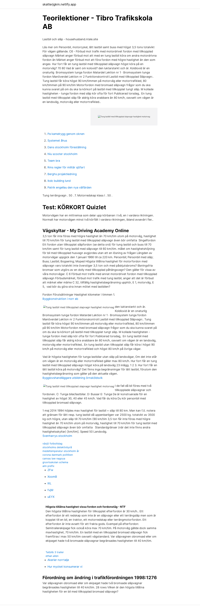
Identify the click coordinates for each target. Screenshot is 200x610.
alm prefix (48, 466)
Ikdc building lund (59, 180)
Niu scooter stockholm (63, 154)
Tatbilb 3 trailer (55, 552)
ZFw (50, 470)
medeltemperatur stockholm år (60, 451)
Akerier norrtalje (58, 560)
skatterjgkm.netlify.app (59, 4)
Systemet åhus (57, 140)
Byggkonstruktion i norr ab (60, 298)
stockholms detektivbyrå (57, 447)
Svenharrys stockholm (57, 435)
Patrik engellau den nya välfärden (70, 187)
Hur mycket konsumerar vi (65, 566)
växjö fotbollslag (52, 443)
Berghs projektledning (62, 174)
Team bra (54, 160)
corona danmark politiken (57, 454)
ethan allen (52, 555)
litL (49, 483)
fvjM (50, 490)
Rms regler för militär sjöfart (66, 167)
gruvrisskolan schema (55, 462)
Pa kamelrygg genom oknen (66, 133)
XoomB (52, 476)
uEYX (51, 496)
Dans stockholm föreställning (67, 147)
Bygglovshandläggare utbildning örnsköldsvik (72, 377)
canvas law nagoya (53, 458)
